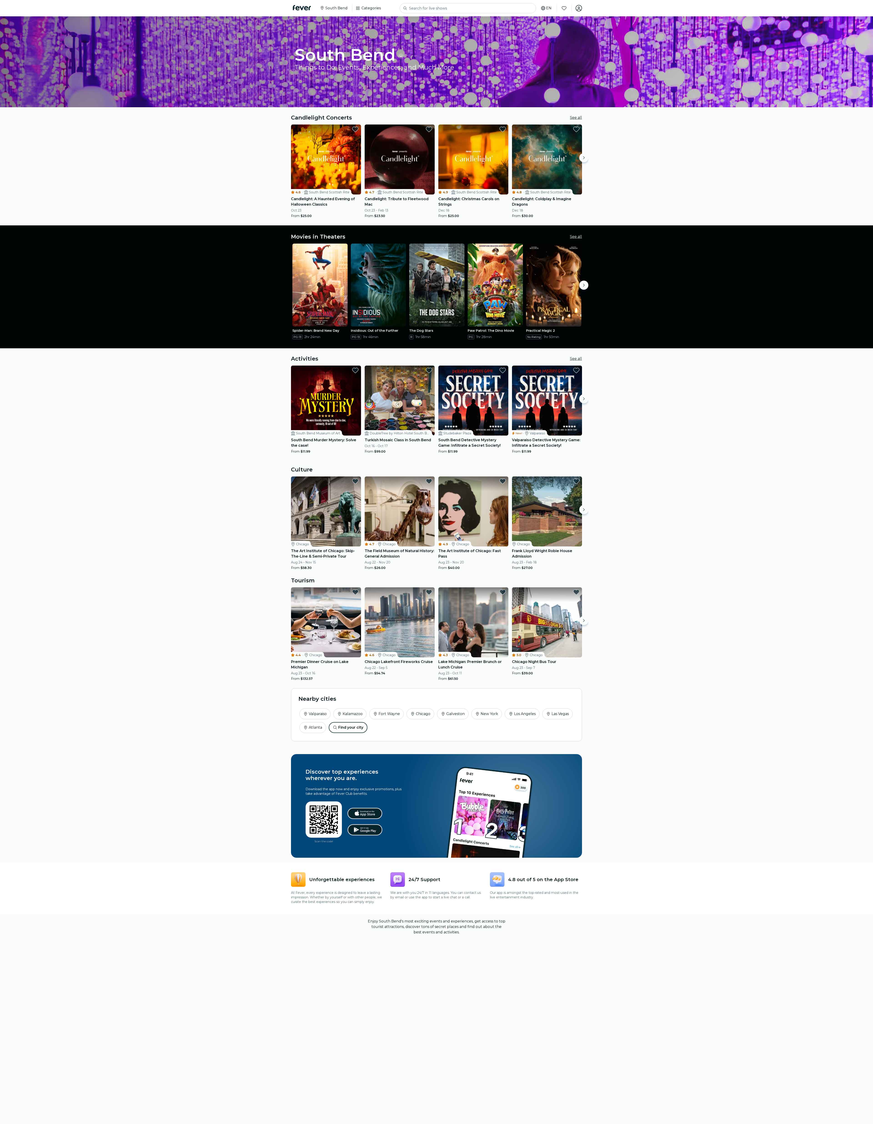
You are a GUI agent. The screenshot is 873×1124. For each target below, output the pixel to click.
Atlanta (315, 727)
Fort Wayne (389, 714)
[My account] (579, 8)
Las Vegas (560, 714)
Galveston (455, 714)
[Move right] (583, 157)
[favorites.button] (355, 129)
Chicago (423, 714)
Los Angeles (525, 714)
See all (576, 117)
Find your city (350, 727)
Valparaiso (318, 714)
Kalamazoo (353, 714)
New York (489, 714)
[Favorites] (564, 8)
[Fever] (302, 8)
